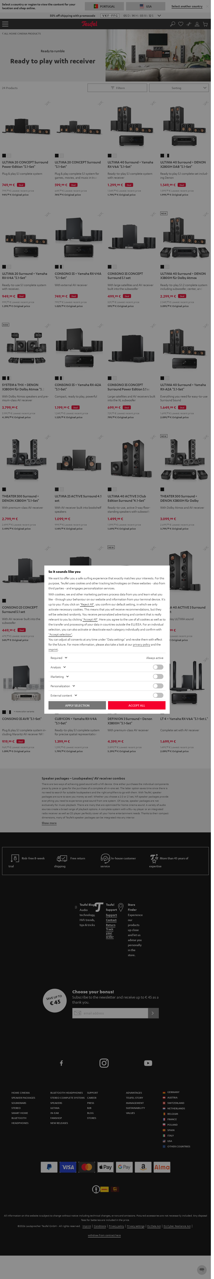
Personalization (60, 686)
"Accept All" (90, 619)
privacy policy (141, 644)
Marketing (57, 676)
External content (61, 695)
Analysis (56, 667)
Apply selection (77, 705)
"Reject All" (87, 604)
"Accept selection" (60, 634)
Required (56, 658)
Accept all (137, 705)
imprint (53, 649)
